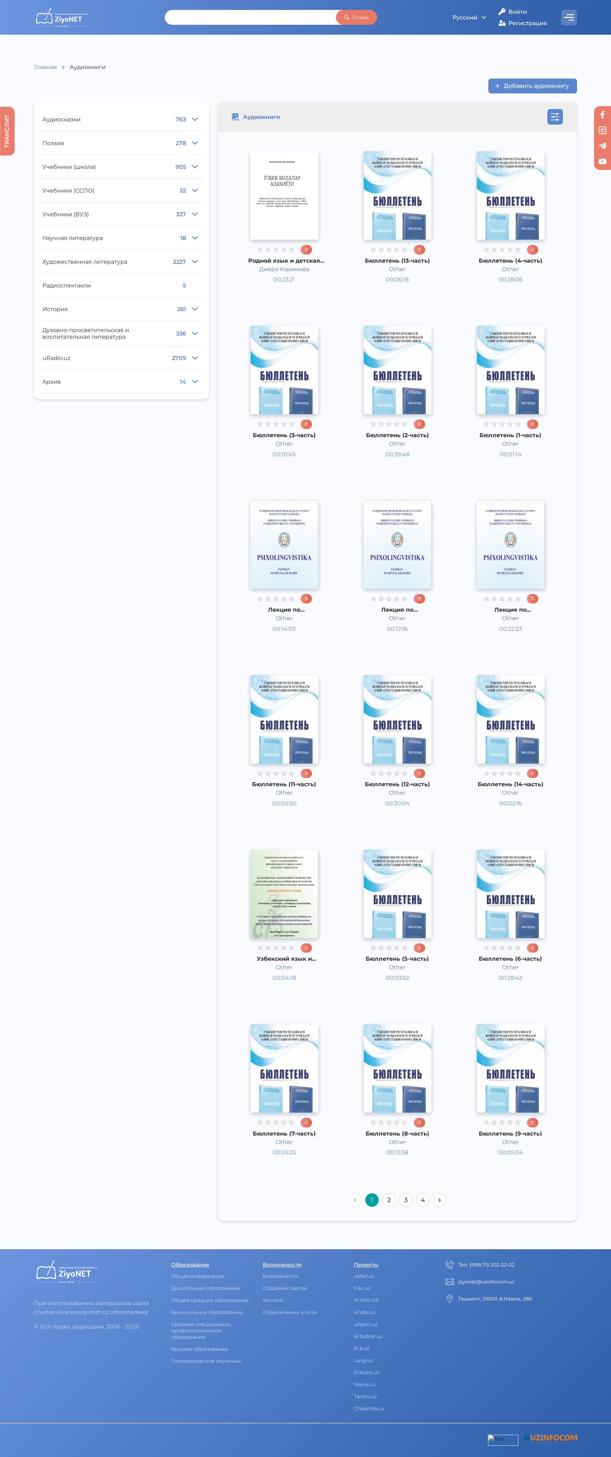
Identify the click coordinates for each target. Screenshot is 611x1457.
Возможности (280, 1276)
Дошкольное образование (205, 1288)
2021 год (272, 301)
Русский (465, 17)
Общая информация (197, 1276)
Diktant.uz (366, 1372)
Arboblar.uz (368, 1336)
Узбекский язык (284, 275)
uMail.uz (364, 1276)
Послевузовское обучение (206, 1361)
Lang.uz (363, 1360)
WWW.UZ (366, 1300)
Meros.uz (365, 1384)
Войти (517, 11)
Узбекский (276, 284)
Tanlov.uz (365, 1396)
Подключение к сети (290, 1312)
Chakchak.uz (369, 1408)
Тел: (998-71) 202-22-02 (486, 1265)
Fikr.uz (362, 1288)
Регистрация (527, 23)
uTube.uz (365, 1312)
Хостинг (273, 1300)
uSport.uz (366, 1324)
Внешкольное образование (207, 1312)
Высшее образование (199, 1349)
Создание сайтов (285, 1288)
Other (269, 293)
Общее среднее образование (210, 1300)
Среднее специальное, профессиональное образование (201, 1330)
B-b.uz (361, 1348)
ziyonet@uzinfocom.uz (486, 1282)
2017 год (385, 301)
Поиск (360, 17)
